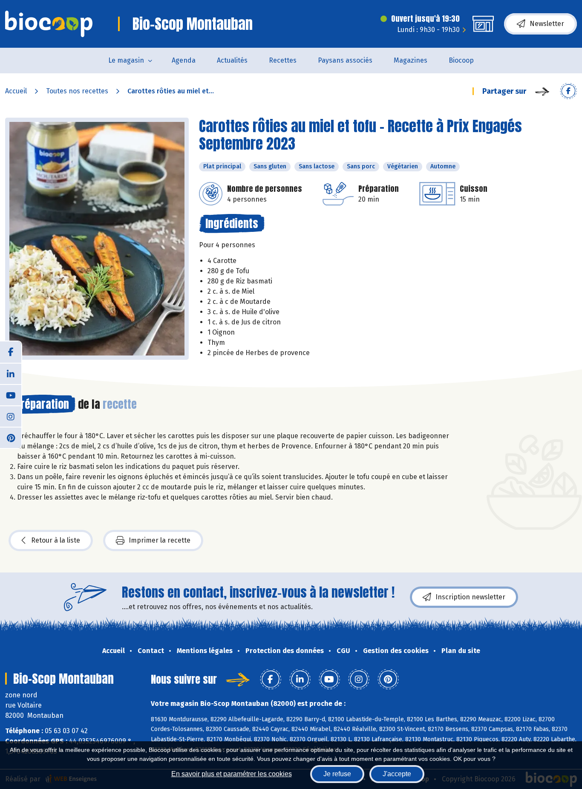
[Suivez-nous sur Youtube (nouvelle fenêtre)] (10, 394)
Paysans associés (345, 60)
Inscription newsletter (470, 597)
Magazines (410, 60)
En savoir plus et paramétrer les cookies (231, 773)
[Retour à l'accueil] (48, 24)
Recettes (283, 60)
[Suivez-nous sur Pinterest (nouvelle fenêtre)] (10, 437)
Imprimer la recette (159, 540)
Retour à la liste (55, 540)
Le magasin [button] (126, 60)
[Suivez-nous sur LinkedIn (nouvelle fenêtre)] (10, 373)
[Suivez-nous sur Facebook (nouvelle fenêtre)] (10, 352)
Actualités (232, 60)
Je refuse (337, 773)
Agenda (184, 60)
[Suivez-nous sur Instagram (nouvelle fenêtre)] (10, 416)
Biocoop (461, 60)
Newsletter (547, 24)
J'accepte (397, 773)
